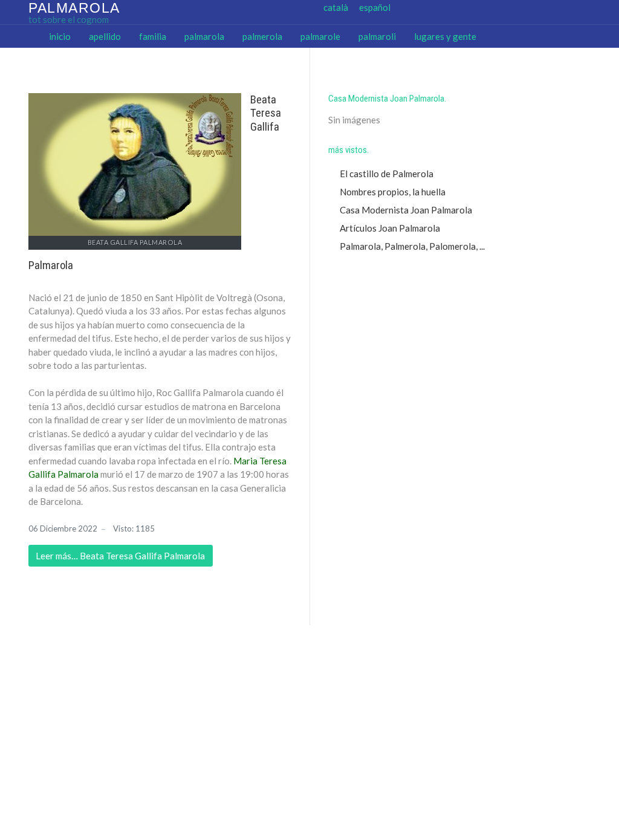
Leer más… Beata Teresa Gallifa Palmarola (120, 555)
